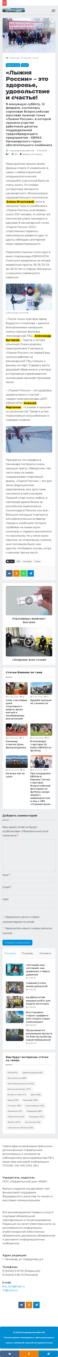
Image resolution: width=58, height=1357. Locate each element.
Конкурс (14, 1105)
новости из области (20, 1127)
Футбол (14, 1122)
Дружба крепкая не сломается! (40, 702)
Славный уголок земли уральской (37, 985)
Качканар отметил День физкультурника (16, 744)
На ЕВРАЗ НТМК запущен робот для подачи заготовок (38, 1000)
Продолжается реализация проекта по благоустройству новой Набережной (39, 1035)
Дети (36, 1094)
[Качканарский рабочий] (13, 10)
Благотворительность (21, 1083)
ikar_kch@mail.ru (13, 1286)
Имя (6, 875)
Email (6, 887)
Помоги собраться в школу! (26, 2)
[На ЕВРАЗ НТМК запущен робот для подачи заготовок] (15, 1002)
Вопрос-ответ (17, 1094)
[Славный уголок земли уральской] (15, 988)
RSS (18, 561)
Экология (32, 1122)
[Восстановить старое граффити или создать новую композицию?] (15, 1017)
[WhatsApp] (23, 573)
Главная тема (30, 57)
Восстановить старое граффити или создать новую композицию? (38, 1017)
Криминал (15, 1111)
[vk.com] (21, 1305)
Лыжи (37, 561)
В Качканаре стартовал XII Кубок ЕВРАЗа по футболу (40, 746)
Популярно (29, 953)
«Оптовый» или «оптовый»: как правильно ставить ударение (38, 970)
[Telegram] (30, 573)
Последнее (11, 953)
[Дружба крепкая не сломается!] (41, 688)
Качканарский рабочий (22, 150)
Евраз (13, 1100)
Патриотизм (16, 1116)
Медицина (34, 1111)
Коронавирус (35, 1105)
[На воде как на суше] (17, 761)
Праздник (36, 1116)
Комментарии (47, 953)
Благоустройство (19, 1089)
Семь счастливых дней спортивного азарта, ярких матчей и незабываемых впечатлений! (16, 709)
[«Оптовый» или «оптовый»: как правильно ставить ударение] (15, 970)
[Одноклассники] (16, 573)
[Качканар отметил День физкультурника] (17, 730)
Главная (13, 57)
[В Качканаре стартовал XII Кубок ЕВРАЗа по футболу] (41, 730)
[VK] (9, 573)
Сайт (5, 899)
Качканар (27, 561)
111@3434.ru (10, 1290)
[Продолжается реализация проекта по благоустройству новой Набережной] (15, 1035)
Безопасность (17, 1078)
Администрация (32, 1072)
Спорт (25, 65)
